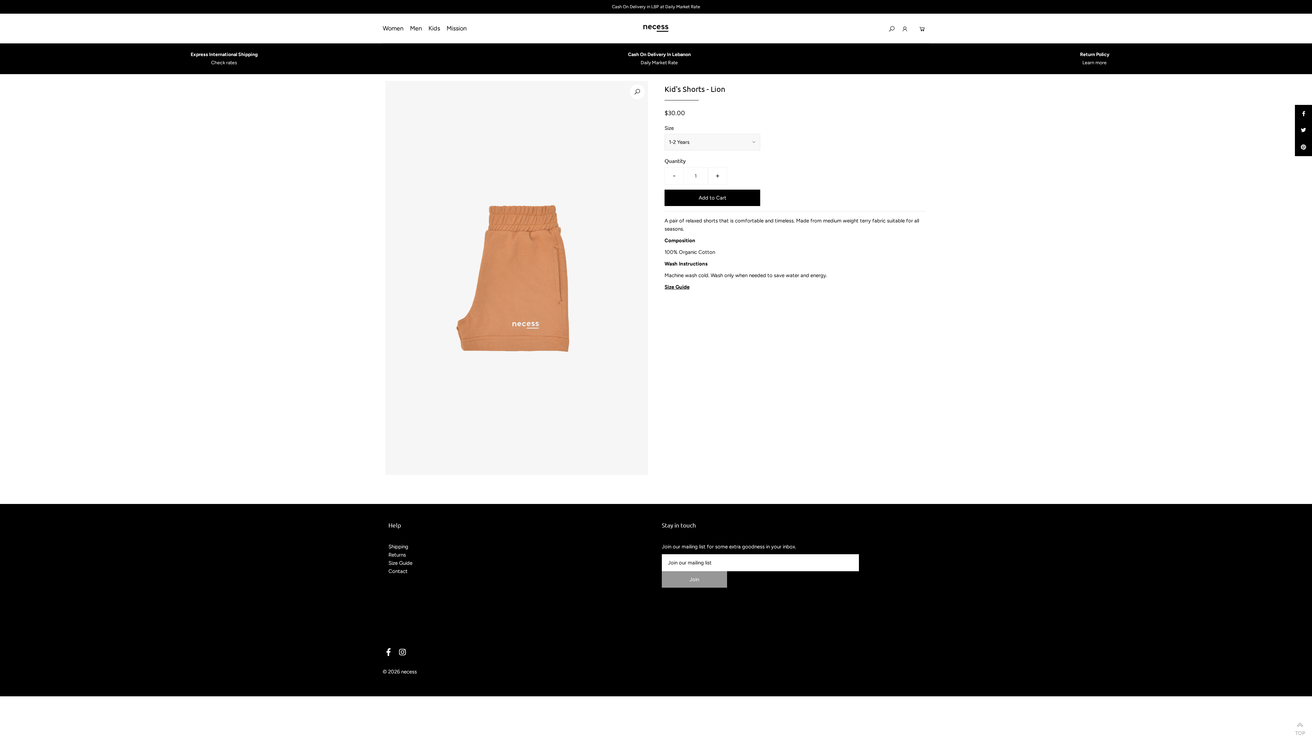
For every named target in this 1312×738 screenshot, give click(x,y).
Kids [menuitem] (434, 28)
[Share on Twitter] (1303, 130)
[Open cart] (922, 28)
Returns (397, 555)
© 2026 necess (400, 672)
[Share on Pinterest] (1303, 147)
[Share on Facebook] (1303, 113)
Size (669, 128)
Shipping (398, 547)
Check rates (224, 63)
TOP (1300, 730)
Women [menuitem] (393, 28)
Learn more (1094, 63)
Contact (398, 571)
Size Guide (400, 563)
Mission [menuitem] (457, 28)
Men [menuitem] (416, 28)
